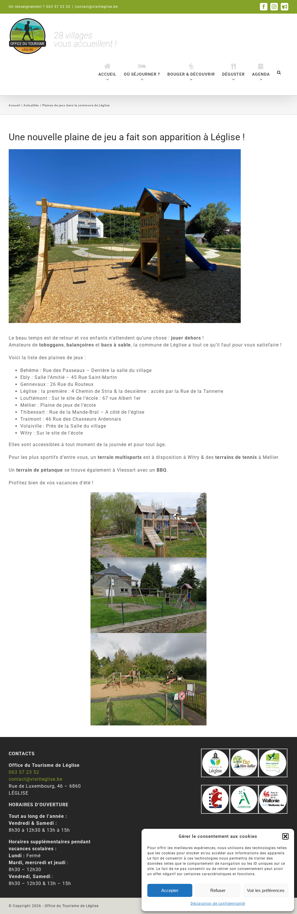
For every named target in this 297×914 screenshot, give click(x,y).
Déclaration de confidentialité (218, 904)
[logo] (215, 788)
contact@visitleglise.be (96, 7)
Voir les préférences (266, 890)
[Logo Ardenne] (244, 788)
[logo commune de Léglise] (215, 752)
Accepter (169, 890)
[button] (285, 836)
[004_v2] (272, 788)
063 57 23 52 (24, 772)
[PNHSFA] (272, 752)
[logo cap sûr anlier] (244, 752)
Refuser (217, 890)
